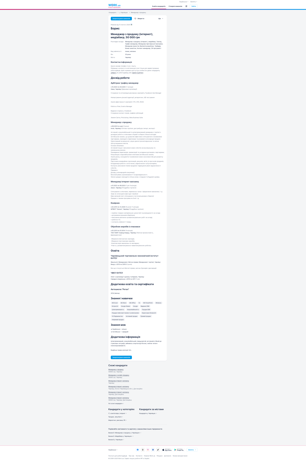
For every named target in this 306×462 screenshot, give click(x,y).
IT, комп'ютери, (116, 413)
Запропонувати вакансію (121, 18)
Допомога (167, 456)
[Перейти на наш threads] (142, 450)
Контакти (139, 456)
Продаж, (115, 417)
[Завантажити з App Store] (167, 450)
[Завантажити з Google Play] (179, 450)
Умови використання (180, 456)
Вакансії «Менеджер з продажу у (124, 433)
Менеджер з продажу (116, 369)
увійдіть (113, 73)
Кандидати (147, 413)
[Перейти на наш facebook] (137, 450)
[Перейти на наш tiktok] (158, 450)
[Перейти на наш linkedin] (153, 450)
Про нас (131, 456)
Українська (112, 450)
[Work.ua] (114, 6)
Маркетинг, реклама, (116, 420)
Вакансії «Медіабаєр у (120, 436)
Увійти (193, 6)
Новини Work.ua (149, 456)
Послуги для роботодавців (117, 456)
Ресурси (159, 456)
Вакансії (115, 439)
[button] (186, 6)
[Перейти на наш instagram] (148, 450)
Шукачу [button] (191, 450)
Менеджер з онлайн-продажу (118, 375)
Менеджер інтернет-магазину (118, 381)
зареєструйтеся (137, 73)
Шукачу (193, 1)
